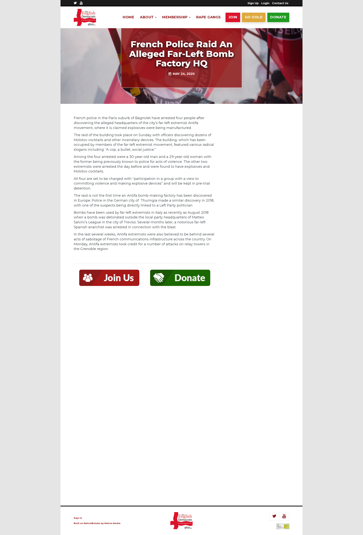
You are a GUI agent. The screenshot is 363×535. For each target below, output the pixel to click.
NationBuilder (92, 523)
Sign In (78, 518)
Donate (278, 17)
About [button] (147, 17)
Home (128, 17)
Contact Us (280, 3)
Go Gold (254, 17)
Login (265, 3)
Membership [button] (175, 17)
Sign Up (253, 3)
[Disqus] (145, 344)
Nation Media (112, 523)
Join (232, 17)
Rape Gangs (208, 17)
